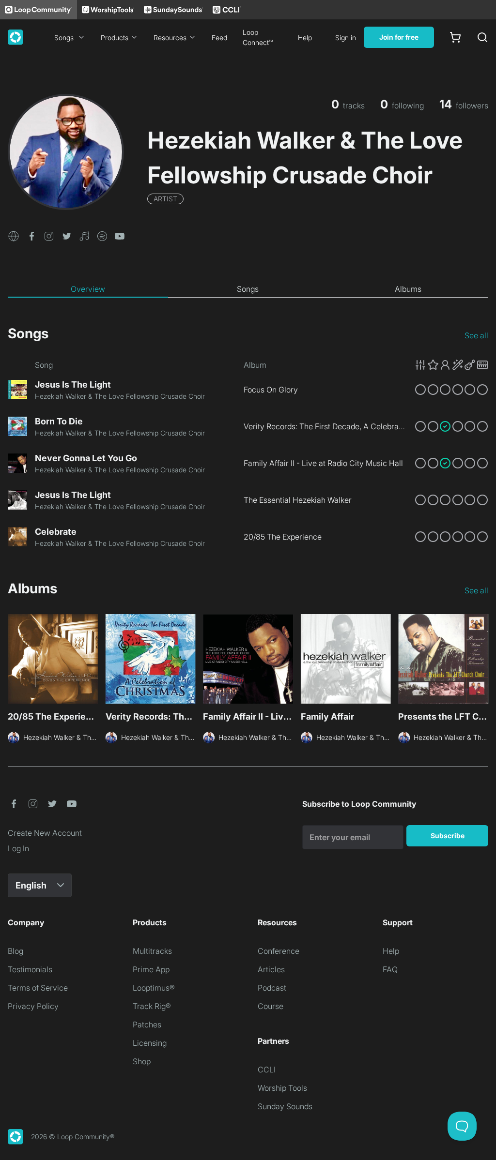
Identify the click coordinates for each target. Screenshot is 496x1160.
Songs (64, 37)
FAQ (390, 969)
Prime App (151, 969)
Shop (142, 1061)
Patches (147, 1024)
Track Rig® (152, 1006)
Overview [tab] (88, 289)
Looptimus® (154, 988)
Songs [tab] (248, 289)
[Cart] (455, 37)
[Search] (482, 37)
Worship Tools (282, 1088)
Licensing (150, 1043)
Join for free (398, 37)
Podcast (272, 988)
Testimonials (30, 969)
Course (270, 1006)
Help (305, 37)
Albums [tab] (408, 289)
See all (476, 335)
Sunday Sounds (285, 1106)
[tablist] (248, 289)
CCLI (267, 1069)
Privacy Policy (33, 1006)
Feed (219, 37)
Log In (18, 848)
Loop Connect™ (258, 37)
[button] (13, 235)
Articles (271, 969)
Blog (15, 951)
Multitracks (152, 951)
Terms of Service (38, 988)
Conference (278, 951)
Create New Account (45, 833)
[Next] (482, 662)
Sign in (345, 37)
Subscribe (448, 835)
